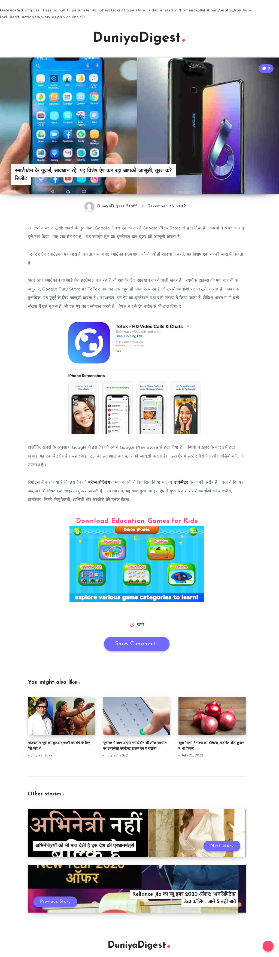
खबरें (141, 625)
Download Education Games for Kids (136, 521)
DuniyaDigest (136, 38)
